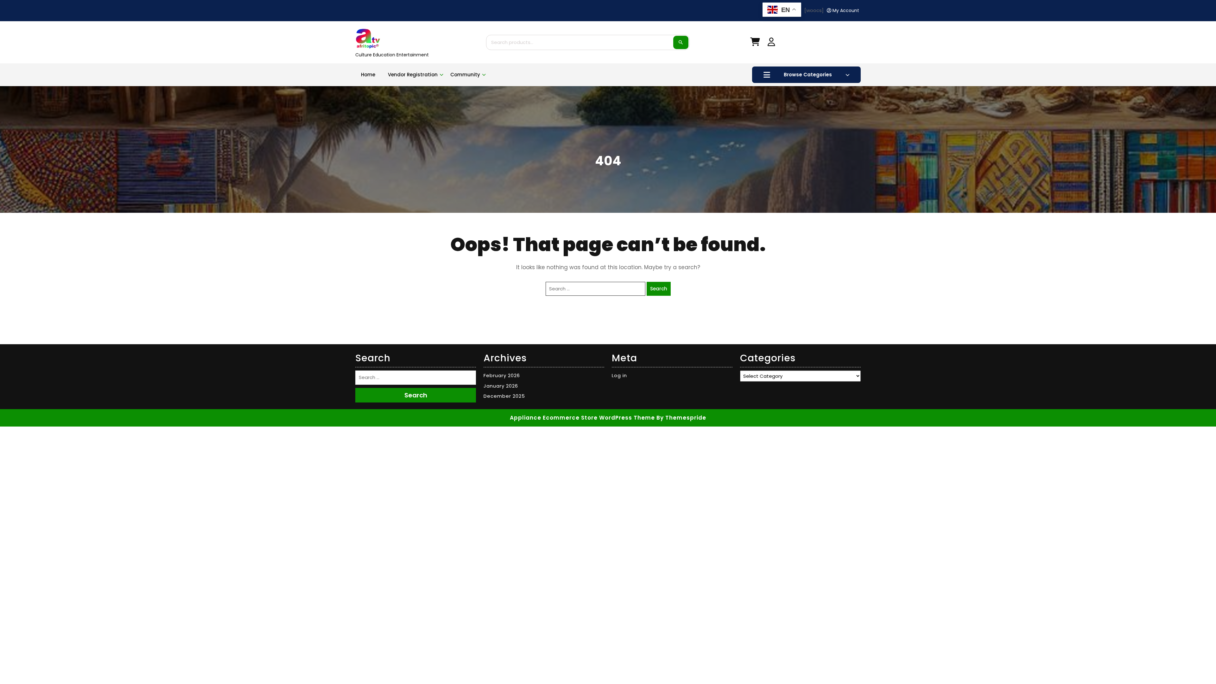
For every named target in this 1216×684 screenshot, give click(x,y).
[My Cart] (755, 43)
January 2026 (501, 386)
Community (465, 74)
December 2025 (504, 396)
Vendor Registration (413, 74)
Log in (619, 375)
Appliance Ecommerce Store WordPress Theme (582, 417)
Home (368, 74)
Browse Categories (808, 74)
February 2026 (502, 375)
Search (680, 42)
